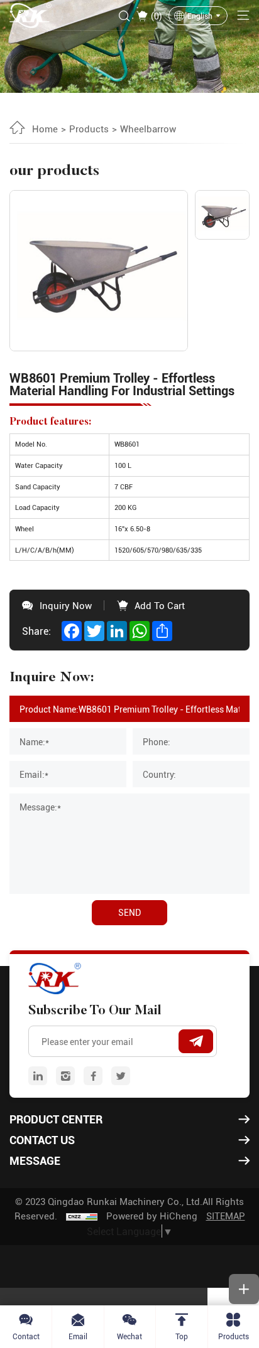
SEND (129, 912)
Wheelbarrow (148, 128)
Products (89, 128)
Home (45, 128)
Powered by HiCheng (151, 1215)
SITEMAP (225, 1215)
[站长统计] (81, 1215)
